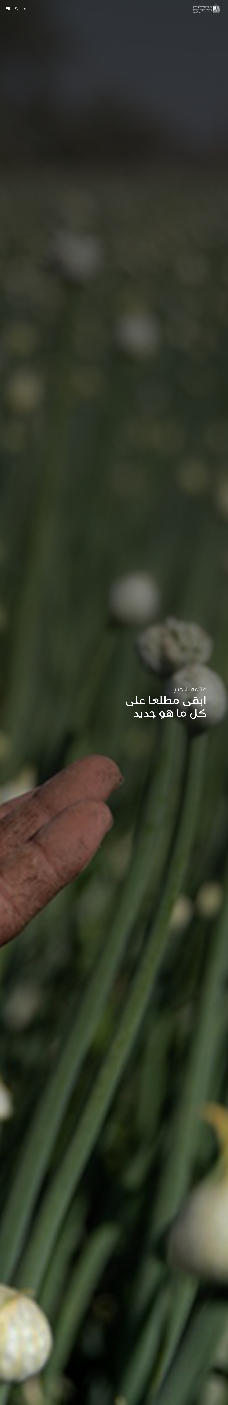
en (25, 8)
